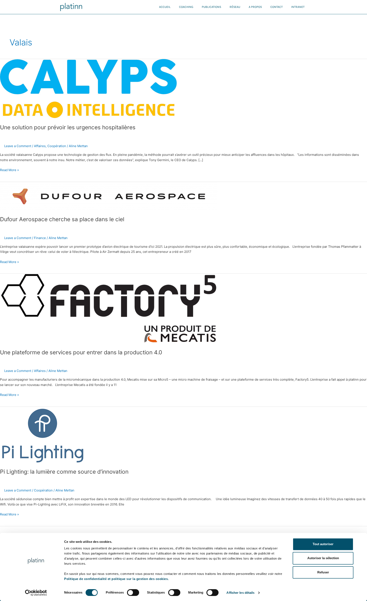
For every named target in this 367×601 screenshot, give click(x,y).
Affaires (40, 146)
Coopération (56, 146)
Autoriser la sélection (323, 558)
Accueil (165, 7)
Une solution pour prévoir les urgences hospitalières (68, 127)
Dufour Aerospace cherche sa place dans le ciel (62, 219)
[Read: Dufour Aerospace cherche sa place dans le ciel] (108, 196)
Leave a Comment (17, 146)
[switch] (133, 592)
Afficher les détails (240, 592)
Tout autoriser (323, 544)
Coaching (186, 7)
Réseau (235, 7)
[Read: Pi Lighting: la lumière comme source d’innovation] (42, 435)
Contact (276, 7)
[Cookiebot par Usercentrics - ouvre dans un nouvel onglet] (36, 593)
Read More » (9, 169)
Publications (211, 7)
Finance (40, 238)
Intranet (298, 7)
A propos (255, 7)
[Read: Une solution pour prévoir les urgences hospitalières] (89, 89)
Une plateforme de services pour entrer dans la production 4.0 (81, 352)
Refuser (323, 572)
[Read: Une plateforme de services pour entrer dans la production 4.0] (108, 309)
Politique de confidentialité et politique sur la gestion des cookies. (116, 579)
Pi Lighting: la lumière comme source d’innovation (64, 471)
